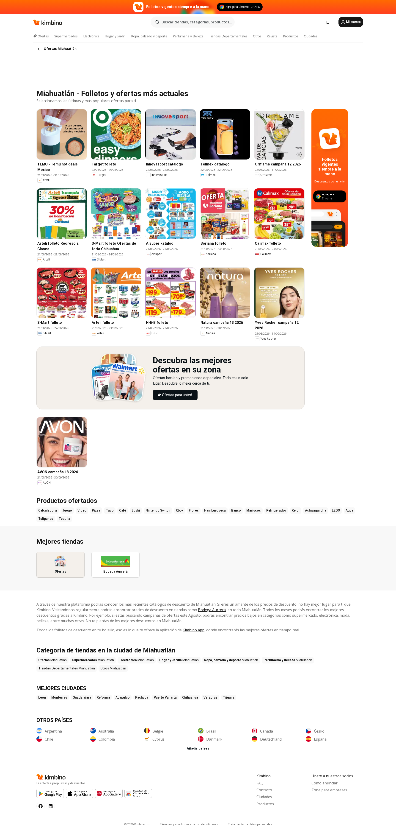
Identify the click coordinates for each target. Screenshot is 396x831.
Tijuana (228, 697)
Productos (290, 36)
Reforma (103, 697)
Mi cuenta (353, 22)
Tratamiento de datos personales (250, 824)
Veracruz (210, 697)
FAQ (259, 783)
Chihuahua (190, 697)
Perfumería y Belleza (188, 36)
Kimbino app (193, 629)
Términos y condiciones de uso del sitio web (189, 824)
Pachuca (141, 697)
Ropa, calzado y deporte (149, 36)
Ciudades (310, 36)
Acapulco (123, 697)
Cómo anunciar (324, 783)
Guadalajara (82, 697)
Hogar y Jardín (115, 36)
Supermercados (66, 36)
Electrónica (91, 36)
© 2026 (137, 824)
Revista (272, 36)
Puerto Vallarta (165, 697)
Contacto (264, 789)
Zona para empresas (329, 789)
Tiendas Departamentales (228, 36)
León (42, 697)
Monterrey (59, 697)
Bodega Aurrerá (212, 609)
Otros (257, 36)
